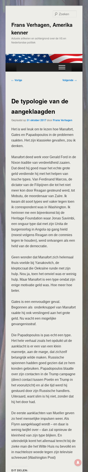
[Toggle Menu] (62, 67)
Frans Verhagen (62, 120)
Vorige (16, 80)
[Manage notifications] (78, 462)
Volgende (69, 80)
